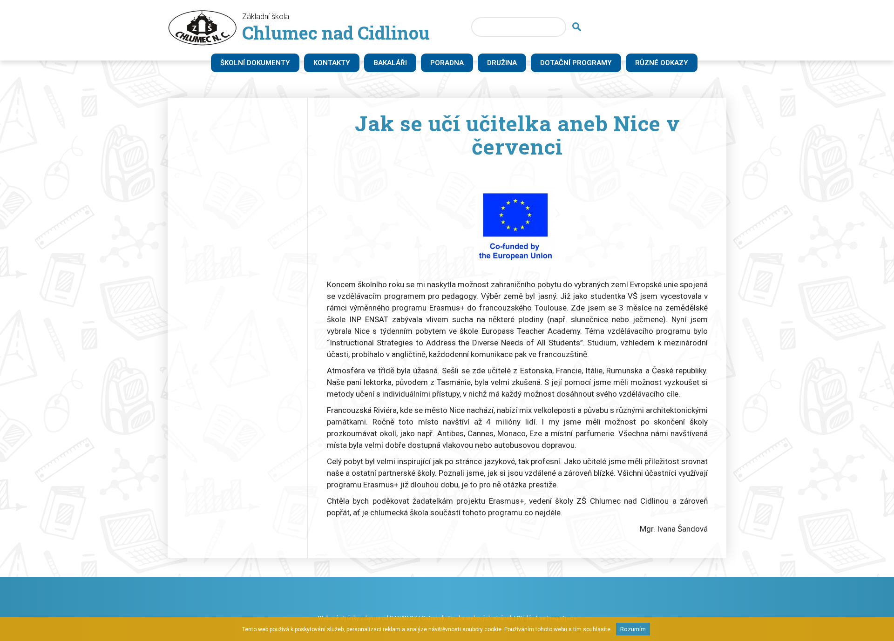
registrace (563, 618)
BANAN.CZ (403, 618)
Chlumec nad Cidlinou (336, 32)
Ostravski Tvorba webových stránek (467, 618)
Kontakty (331, 63)
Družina (502, 63)
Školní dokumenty (255, 63)
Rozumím (633, 629)
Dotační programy (576, 63)
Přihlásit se (531, 618)
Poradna (447, 63)
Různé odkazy (661, 63)
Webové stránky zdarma (349, 618)
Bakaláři (390, 63)
